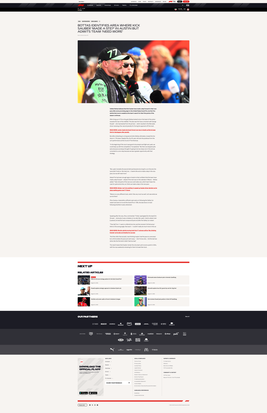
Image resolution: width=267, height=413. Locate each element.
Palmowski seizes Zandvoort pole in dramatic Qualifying (162, 277)
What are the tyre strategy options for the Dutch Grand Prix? (106, 279)
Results (98, 5)
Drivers (116, 5)
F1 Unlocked (133, 5)
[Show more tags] (99, 21)
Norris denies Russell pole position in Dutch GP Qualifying (162, 299)
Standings (107, 5)
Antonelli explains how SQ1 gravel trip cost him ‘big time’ (162, 288)
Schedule (90, 5)
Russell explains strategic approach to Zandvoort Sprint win (106, 288)
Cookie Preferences (139, 395)
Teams (124, 5)
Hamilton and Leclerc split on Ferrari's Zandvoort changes (105, 299)
